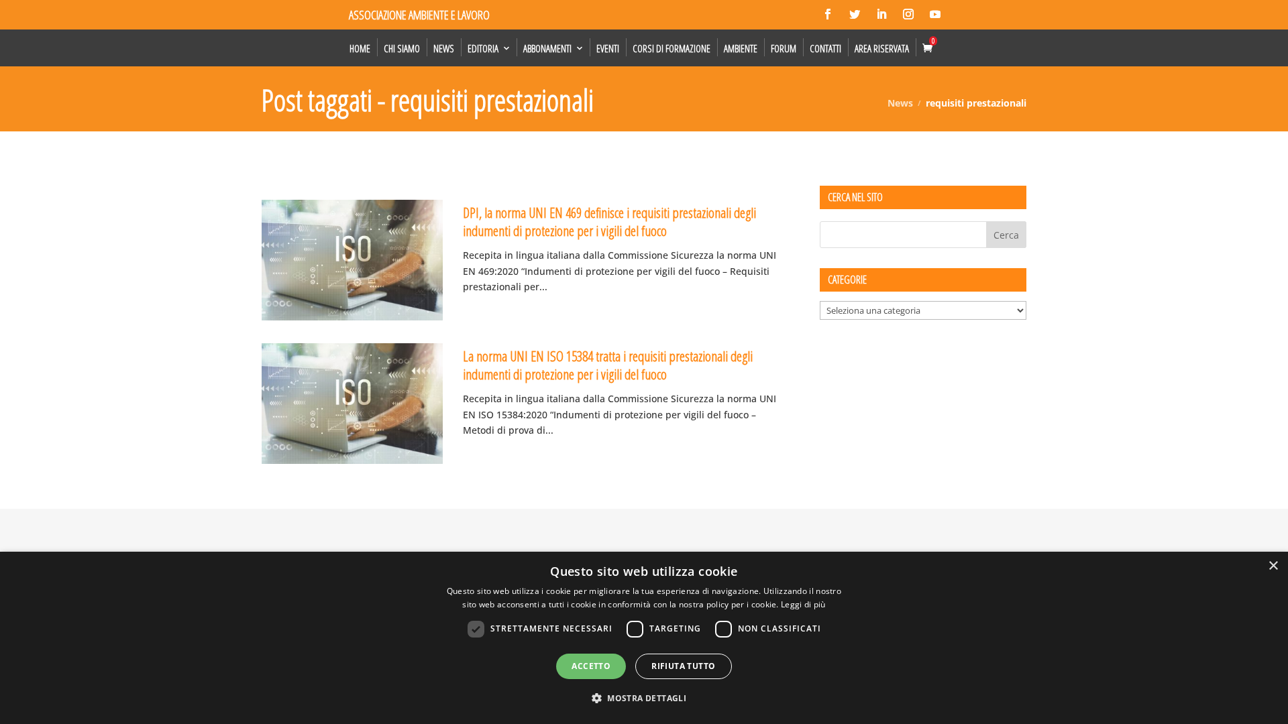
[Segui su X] (854, 14)
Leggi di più (803, 604)
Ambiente (740, 48)
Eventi (607, 48)
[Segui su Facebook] (828, 14)
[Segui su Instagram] (908, 14)
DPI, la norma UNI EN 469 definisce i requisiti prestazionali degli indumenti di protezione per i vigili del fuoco (609, 221)
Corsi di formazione (671, 48)
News (443, 48)
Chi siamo (402, 48)
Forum (783, 48)
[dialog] (644, 638)
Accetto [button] (591, 666)
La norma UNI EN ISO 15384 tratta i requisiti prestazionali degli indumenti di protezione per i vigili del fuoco (608, 365)
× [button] (1273, 566)
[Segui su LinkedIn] (881, 14)
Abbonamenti (547, 48)
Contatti (825, 48)
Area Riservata (882, 48)
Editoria (483, 48)
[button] (644, 698)
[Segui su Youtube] (935, 14)
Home (360, 48)
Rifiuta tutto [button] (683, 666)
